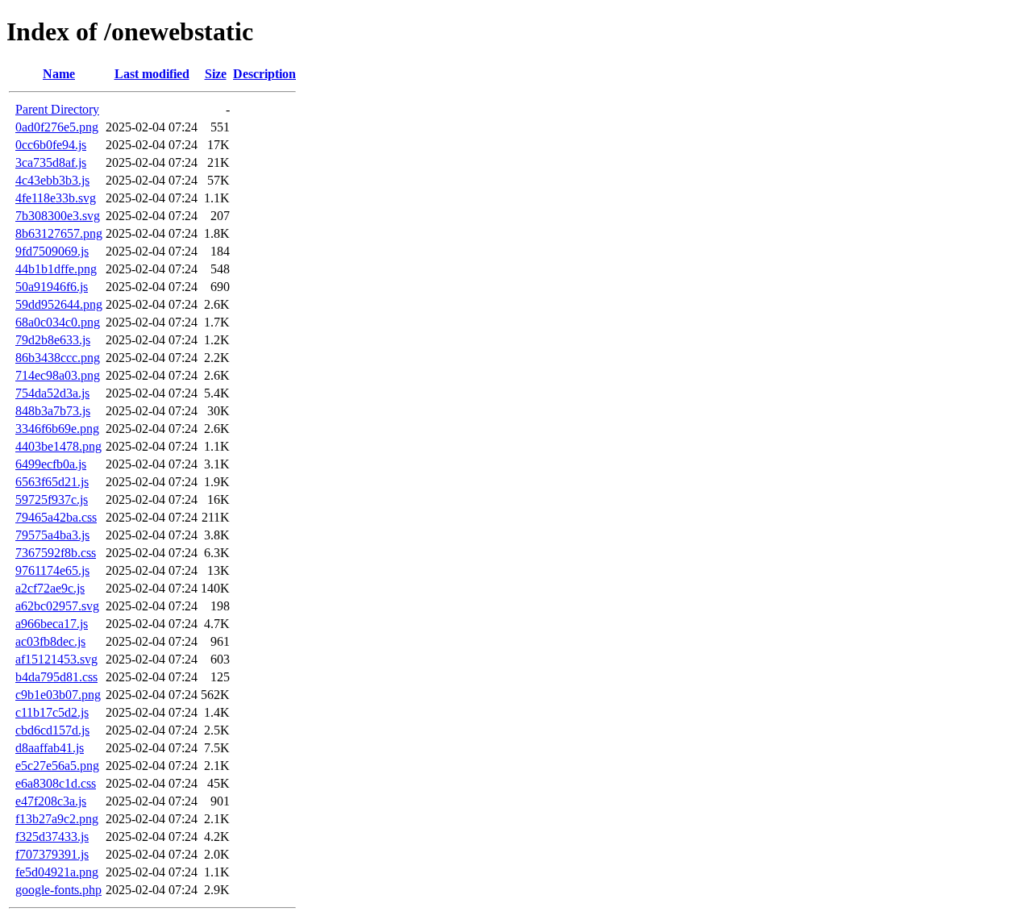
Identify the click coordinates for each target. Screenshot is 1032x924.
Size (216, 74)
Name (59, 74)
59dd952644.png (58, 304)
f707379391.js (52, 854)
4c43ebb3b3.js (52, 180)
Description (264, 74)
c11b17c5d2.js (52, 712)
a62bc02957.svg (57, 606)
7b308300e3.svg (57, 216)
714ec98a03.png (57, 375)
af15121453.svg (56, 659)
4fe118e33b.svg (55, 198)
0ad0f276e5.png (56, 127)
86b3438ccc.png (57, 357)
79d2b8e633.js (52, 340)
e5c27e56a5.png (57, 765)
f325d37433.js (52, 836)
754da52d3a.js (52, 393)
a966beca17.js (51, 624)
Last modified (151, 74)
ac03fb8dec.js (50, 641)
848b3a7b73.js (52, 411)
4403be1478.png (58, 446)
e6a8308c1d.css (55, 783)
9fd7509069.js (52, 251)
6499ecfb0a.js (50, 464)
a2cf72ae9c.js (50, 588)
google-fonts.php (58, 890)
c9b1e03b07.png (58, 694)
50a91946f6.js (51, 286)
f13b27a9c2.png (56, 819)
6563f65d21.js (52, 482)
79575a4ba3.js (52, 535)
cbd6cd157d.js (52, 730)
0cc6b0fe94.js (50, 145)
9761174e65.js (52, 570)
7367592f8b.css (55, 553)
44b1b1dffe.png (56, 269)
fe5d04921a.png (56, 872)
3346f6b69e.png (57, 428)
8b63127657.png (58, 233)
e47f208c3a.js (50, 801)
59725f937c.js (51, 499)
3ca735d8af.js (50, 162)
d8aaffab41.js (49, 748)
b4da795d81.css (56, 677)
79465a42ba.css (56, 517)
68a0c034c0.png (57, 322)
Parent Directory (57, 109)
